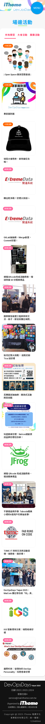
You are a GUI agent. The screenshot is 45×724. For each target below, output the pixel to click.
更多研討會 (32, 707)
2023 (25, 690)
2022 (18, 690)
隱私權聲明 (21, 707)
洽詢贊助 (11, 707)
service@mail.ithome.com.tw (22, 698)
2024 (31, 690)
